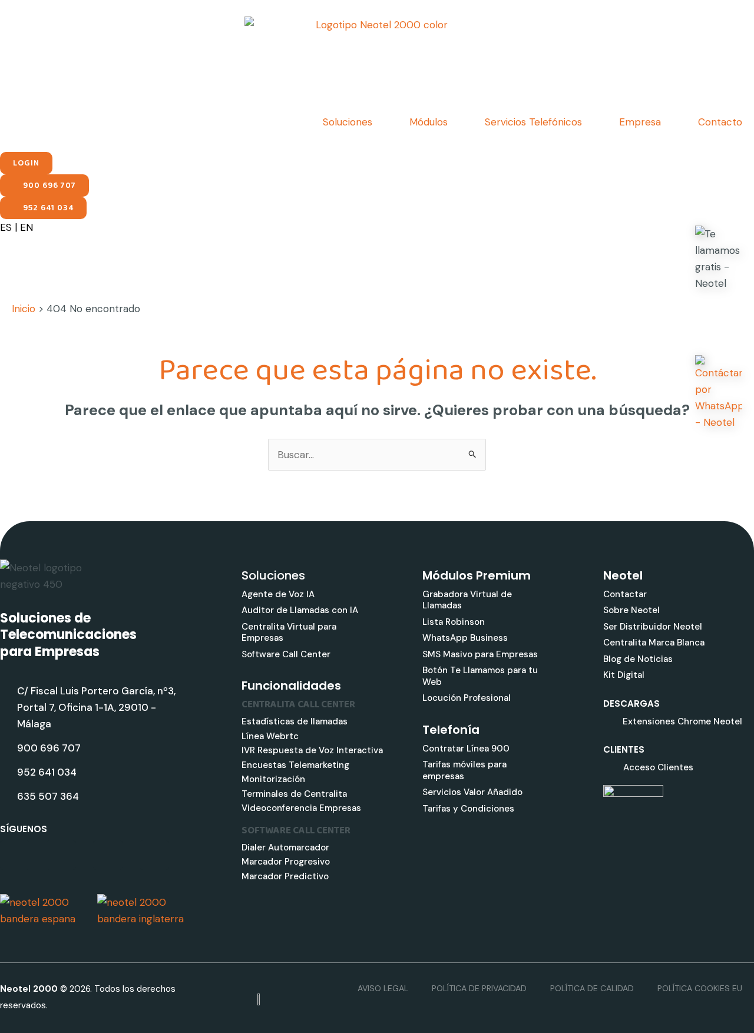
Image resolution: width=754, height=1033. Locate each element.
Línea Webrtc (270, 736)
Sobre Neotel (631, 610)
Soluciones (347, 121)
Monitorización (273, 779)
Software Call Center (286, 654)
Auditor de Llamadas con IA (300, 610)
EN (26, 227)
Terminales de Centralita (294, 794)
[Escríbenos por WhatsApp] (718, 392)
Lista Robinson (453, 622)
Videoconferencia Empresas (301, 808)
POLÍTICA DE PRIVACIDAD (479, 988)
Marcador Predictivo (285, 876)
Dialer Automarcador (285, 847)
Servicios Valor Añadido (472, 792)
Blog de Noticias (638, 659)
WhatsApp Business (465, 638)
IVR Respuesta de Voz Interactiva (312, 750)
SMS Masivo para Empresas (480, 654)
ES (6, 227)
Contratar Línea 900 (466, 748)
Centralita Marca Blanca (654, 642)
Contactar (625, 594)
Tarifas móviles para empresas (464, 770)
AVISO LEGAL (383, 988)
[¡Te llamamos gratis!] (718, 258)
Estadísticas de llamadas (295, 721)
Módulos (428, 121)
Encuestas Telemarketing (295, 765)
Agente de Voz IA (278, 594)
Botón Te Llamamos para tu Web (480, 676)
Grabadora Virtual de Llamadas (467, 600)
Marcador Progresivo (286, 862)
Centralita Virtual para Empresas (289, 632)
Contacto (720, 121)
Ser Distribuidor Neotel (652, 627)
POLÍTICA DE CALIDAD (592, 988)
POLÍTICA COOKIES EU (699, 988)
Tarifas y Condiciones (468, 809)
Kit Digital (623, 675)
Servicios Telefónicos (533, 121)
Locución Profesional (466, 698)
